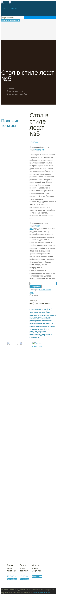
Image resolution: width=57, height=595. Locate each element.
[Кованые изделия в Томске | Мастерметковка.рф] (9, 8)
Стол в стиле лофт (15, 91)
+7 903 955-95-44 (11, 20)
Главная (10, 88)
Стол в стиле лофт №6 (24, 568)
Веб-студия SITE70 (41, 592)
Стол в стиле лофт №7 (11, 568)
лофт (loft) (40, 150)
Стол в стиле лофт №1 (36, 568)
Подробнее (35, 286)
